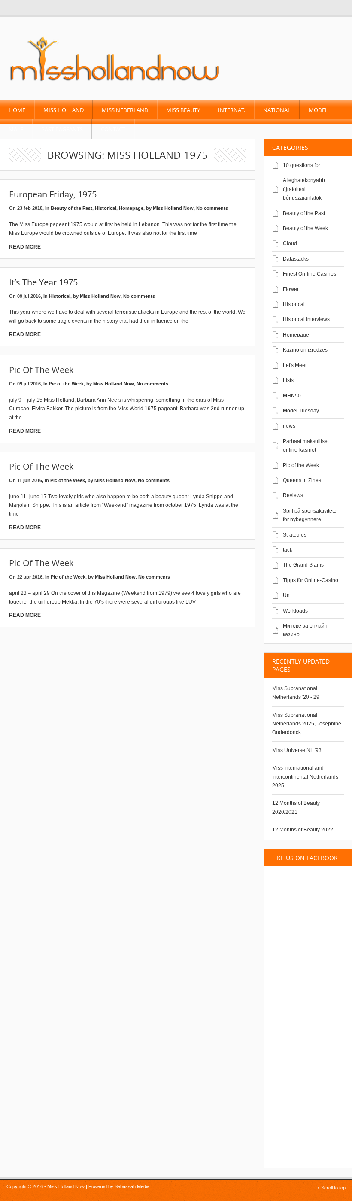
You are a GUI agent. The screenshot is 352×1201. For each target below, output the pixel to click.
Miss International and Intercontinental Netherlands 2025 (305, 777)
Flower (291, 289)
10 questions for (301, 165)
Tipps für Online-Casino (310, 580)
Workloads (295, 611)
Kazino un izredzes (305, 350)
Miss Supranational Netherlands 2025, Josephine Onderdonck (306, 724)
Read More (25, 247)
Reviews (293, 495)
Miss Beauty (183, 110)
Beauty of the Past (71, 208)
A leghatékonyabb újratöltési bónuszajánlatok (304, 189)
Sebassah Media (132, 1186)
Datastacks (296, 259)
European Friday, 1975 (53, 194)
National (277, 110)
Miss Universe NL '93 (297, 750)
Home (17, 110)
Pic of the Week (41, 370)
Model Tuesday (301, 411)
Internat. (231, 110)
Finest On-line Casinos (309, 274)
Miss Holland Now (173, 208)
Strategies (294, 535)
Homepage (131, 208)
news (289, 426)
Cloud (290, 243)
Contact (113, 129)
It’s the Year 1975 (43, 282)
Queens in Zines (302, 480)
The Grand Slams (303, 565)
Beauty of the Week (305, 228)
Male (16, 129)
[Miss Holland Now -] (115, 82)
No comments (212, 208)
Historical (105, 208)
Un (286, 595)
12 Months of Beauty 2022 (302, 830)
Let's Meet (294, 365)
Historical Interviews (306, 319)
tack (287, 550)
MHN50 (292, 396)
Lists (288, 380)
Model (318, 110)
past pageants (62, 129)
